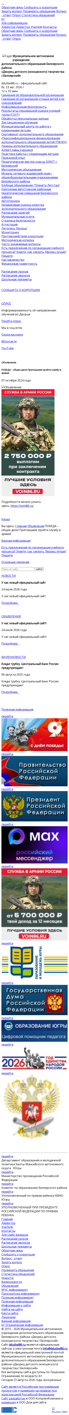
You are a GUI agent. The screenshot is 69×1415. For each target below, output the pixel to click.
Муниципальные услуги (17, 217)
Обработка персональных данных (25, 119)
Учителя (36, 27)
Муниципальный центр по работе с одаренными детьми (26, 128)
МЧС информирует (14, 1290)
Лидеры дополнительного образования (29, 146)
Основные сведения (15, 562)
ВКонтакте (9, 341)
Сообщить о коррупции (40, 7)
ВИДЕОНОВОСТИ (13, 657)
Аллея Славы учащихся (17, 150)
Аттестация (9, 224)
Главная (21, 526)
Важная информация (15, 541)
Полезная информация (17, 709)
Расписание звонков (15, 275)
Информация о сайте (16, 1305)
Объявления (35, 526)
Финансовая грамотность (19, 264)
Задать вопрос (11, 11)
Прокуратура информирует (20, 1294)
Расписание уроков (14, 271)
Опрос (16, 15)
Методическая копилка (17, 240)
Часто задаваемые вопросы (21, 244)
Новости (7, 1278)
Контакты (50, 27)
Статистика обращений (38, 15)
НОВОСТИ (8, 576)
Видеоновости (11, 1282)
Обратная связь (12, 7)
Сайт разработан (13, 1398)
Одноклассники (12, 335)
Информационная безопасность (24, 107)
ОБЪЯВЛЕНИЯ (11, 616)
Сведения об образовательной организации (32, 95)
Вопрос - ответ (11, 1258)
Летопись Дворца (14, 228)
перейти (7, 716)
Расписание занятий (15, 213)
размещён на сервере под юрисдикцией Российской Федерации (29, 1392)
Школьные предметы (16, 279)
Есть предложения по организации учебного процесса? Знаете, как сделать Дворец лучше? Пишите (33, 252)
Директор (8, 1223)
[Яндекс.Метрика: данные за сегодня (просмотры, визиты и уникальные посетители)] (60, 1410)
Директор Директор (15, 27)
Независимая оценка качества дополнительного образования (23, 207)
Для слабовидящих (14, 23)
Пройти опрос (11, 321)
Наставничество (12, 260)
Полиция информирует (17, 1297)
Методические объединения (21, 169)
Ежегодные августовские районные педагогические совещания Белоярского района (29, 193)
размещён (8, 1402)
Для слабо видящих (14, 1235)
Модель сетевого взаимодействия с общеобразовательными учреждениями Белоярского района (29, 177)
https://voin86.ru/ (22, 506)
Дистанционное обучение (19, 122)
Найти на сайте (12, 1309)
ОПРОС (6, 304)
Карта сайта (9, 1313)
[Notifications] (2, 4)
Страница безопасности (18, 220)
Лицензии (8, 1317)
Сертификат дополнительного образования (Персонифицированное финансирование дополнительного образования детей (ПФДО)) (34, 138)
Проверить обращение (39, 11)
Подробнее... (10, 603)
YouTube (7, 348)
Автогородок (10, 201)
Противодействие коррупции (22, 236)
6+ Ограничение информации (22, 1325)
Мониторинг (10, 232)
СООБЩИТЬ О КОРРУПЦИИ (20, 290)
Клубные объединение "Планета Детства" (30, 185)
